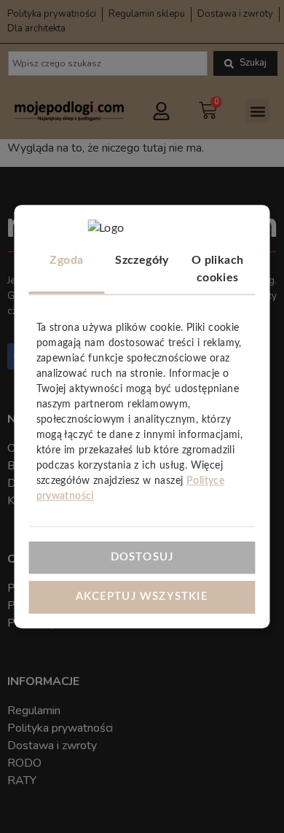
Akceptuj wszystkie (142, 596)
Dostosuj (142, 557)
